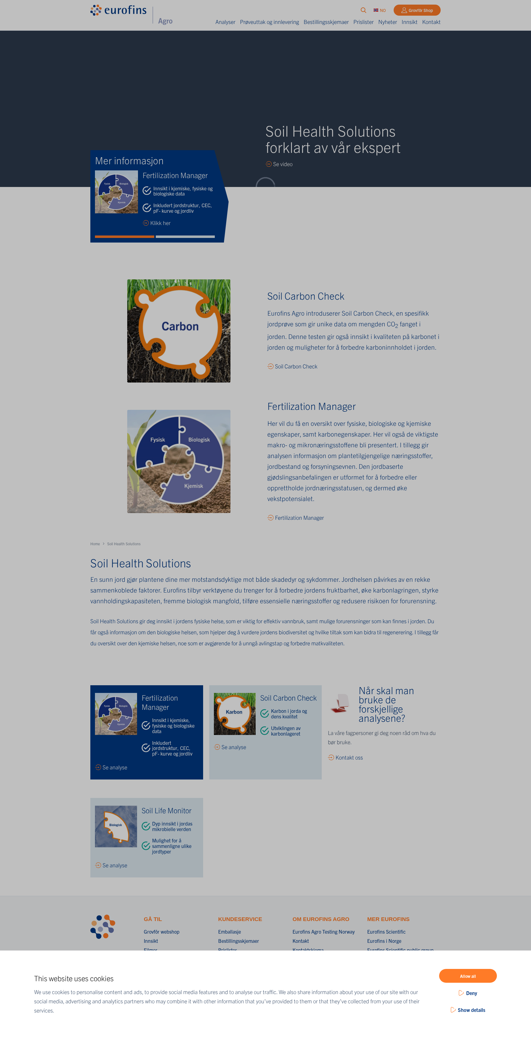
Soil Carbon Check (296, 366)
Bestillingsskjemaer (326, 21)
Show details (471, 1010)
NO (383, 10)
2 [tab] (185, 236)
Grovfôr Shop (421, 10)
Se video (283, 163)
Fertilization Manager (299, 517)
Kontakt (431, 21)
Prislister (363, 21)
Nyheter (387, 21)
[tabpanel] (155, 198)
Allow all (468, 976)
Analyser (225, 21)
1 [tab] (124, 236)
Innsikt (410, 21)
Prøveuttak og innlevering (269, 21)
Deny (471, 993)
